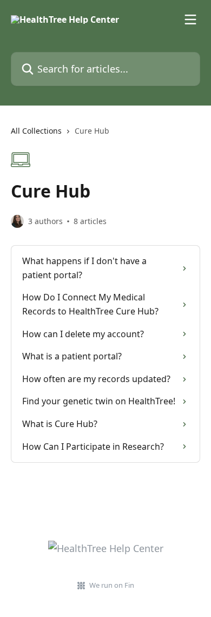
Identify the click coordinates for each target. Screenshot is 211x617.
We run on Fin (111, 585)
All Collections (36, 131)
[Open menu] (190, 19)
